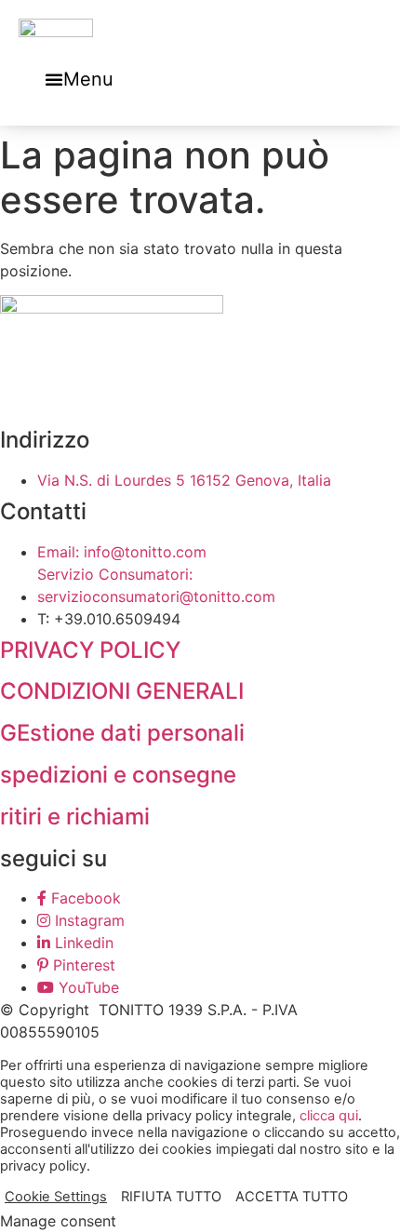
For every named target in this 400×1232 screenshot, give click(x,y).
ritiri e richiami (75, 816)
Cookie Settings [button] (56, 1196)
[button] (79, 79)
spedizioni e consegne (118, 774)
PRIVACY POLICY (90, 649)
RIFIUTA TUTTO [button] (171, 1196)
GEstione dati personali (122, 732)
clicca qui (329, 1115)
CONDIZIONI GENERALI (122, 690)
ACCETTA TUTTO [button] (291, 1196)
